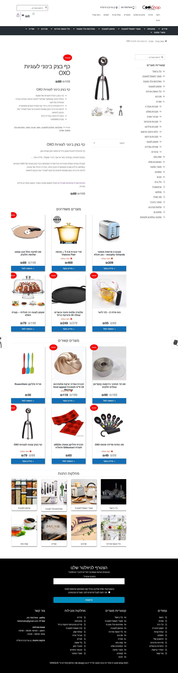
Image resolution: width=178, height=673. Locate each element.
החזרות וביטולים (156, 646)
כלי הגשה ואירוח (62, 28)
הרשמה (89, 599)
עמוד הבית (159, 41)
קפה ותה (158, 156)
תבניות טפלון (152, 111)
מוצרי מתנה (159, 32)
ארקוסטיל (157, 186)
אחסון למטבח (108, 28)
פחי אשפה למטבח (74, 628)
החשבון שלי (158, 638)
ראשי (158, 14)
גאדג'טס (58, 127)
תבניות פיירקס (151, 136)
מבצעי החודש (76, 649)
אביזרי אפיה (31, 127)
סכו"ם (79, 638)
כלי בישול (157, 71)
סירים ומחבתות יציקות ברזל (70, 624)
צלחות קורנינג (155, 206)
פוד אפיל (157, 196)
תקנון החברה (158, 628)
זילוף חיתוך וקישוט (149, 131)
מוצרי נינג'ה (156, 201)
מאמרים (127, 14)
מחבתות (151, 28)
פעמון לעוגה (152, 141)
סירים (164, 28)
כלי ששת (78, 642)
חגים (158, 20)
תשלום (106, 14)
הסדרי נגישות (158, 649)
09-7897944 (127, 7)
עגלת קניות (116, 14)
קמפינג (158, 171)
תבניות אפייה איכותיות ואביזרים (71, 182)
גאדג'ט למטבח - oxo (45, 127)
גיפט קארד (96, 14)
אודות (150, 14)
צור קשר (160, 653)
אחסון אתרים (68, 662)
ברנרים (154, 151)
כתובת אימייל (89, 576)
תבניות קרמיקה (151, 121)
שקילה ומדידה (151, 146)
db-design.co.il (82, 662)
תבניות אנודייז (151, 106)
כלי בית (158, 181)
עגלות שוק (77, 631)
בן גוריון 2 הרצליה (108, 7)
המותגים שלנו (155, 161)
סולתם (158, 191)
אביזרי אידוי (77, 635)
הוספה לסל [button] (27, 268)
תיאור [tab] (121, 142)
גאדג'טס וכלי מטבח (86, 28)
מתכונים (158, 211)
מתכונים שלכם (139, 14)
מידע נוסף (108, 268)
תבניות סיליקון (151, 126)
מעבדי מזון (77, 646)
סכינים (44, 28)
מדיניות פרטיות (157, 642)
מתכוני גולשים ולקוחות (151, 216)
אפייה (31, 28)
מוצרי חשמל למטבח (131, 28)
